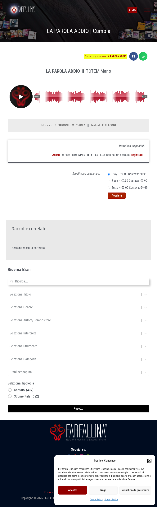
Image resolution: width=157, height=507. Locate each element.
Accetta (72, 490)
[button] (149, 461)
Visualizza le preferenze (135, 490)
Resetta (78, 408)
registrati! (137, 155)
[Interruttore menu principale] (147, 10)
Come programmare (105, 56)
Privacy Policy (111, 499)
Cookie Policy (96, 499)
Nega (103, 490)
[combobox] (81, 281)
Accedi (56, 155)
